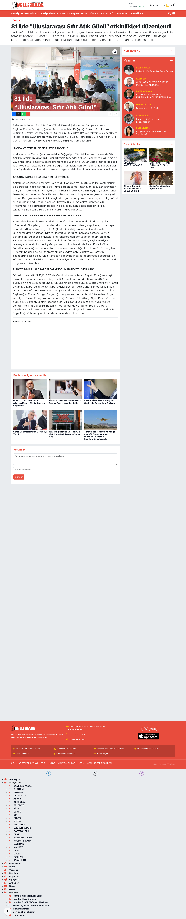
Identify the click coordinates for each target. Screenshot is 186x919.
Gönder (19, 477)
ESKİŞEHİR (19, 825)
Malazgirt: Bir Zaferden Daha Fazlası (154, 71)
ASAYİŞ (15, 13)
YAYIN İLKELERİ (93, 763)
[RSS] (155, 729)
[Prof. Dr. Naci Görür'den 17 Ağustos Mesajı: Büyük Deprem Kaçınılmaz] (30, 389)
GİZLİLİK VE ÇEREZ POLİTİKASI (24, 763)
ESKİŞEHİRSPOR (49, 13)
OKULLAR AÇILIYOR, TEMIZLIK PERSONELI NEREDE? (152, 83)
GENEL (17, 834)
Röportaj (13, 876)
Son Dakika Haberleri (65, 754)
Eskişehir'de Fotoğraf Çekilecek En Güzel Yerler (160, 165)
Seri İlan (13, 873)
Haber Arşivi (102, 754)
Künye (12, 886)
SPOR (84, 13)
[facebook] (48, 773)
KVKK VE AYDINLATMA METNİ (70, 763)
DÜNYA (17, 818)
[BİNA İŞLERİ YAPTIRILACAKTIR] (135, 155)
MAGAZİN (18, 844)
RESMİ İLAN (137, 13)
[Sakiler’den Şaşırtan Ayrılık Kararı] (161, 178)
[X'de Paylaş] (18, 114)
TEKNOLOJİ (19, 795)
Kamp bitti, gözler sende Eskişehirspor (148, 120)
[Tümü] (171, 51)
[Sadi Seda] (129, 82)
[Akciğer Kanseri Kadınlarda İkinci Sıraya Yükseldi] (135, 178)
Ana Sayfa (14, 779)
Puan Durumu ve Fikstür (147, 749)
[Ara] (169, 13)
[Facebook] (141, 729)
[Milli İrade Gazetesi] (27, 5)
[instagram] (141, 773)
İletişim (12, 889)
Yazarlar (13, 870)
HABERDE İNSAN (30, 13)
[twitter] (95, 773)
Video (12, 867)
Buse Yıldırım (143, 128)
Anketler (14, 883)
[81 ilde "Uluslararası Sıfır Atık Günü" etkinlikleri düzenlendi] (65, 79)
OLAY (16, 851)
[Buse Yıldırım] (129, 131)
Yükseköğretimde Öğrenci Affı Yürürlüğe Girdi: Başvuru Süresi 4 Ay (64, 434)
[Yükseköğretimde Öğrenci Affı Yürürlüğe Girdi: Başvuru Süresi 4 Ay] (65, 420)
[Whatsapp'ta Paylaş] (23, 114)
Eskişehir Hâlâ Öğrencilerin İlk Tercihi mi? (151, 132)
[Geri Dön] (7, 911)
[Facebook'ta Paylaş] (14, 114)
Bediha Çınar (143, 68)
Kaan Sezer (142, 116)
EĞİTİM (104, 13)
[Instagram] (151, 729)
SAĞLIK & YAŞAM (69, 13)
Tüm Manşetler (22, 754)
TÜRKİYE (15, 21)
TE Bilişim (171, 764)
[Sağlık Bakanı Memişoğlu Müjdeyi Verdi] (30, 420)
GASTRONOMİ (21, 831)
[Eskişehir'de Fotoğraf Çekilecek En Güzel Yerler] (161, 155)
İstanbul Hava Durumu (66, 749)
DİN (15, 815)
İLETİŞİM (43, 763)
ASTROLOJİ (19, 802)
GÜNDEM (93, 13)
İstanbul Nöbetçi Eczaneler (28, 749)
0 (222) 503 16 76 (77, 734)
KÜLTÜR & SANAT (119, 13)
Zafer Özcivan (144, 91)
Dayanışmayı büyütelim (148, 108)
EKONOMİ (18, 789)
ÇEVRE (17, 812)
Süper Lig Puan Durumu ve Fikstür (31, 905)
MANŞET (18, 847)
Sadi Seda (141, 79)
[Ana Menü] (173, 13)
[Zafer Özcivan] (129, 94)
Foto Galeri (15, 863)
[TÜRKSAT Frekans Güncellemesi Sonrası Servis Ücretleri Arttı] (65, 389)
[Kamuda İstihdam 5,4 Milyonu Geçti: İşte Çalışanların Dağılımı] (100, 389)
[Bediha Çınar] (129, 69)
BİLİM (16, 808)
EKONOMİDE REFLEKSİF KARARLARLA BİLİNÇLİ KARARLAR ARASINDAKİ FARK (154, 96)
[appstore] (148, 736)
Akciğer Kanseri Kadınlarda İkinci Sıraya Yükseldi (132, 188)
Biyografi (14, 880)
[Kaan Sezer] (129, 119)
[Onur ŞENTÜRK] (129, 106)
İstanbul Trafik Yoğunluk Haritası (110, 749)
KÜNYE (52, 763)
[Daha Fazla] (28, 114)
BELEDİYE (18, 805)
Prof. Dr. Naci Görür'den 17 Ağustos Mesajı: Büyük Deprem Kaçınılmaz (29, 403)
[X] (146, 729)
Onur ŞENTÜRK (144, 105)
